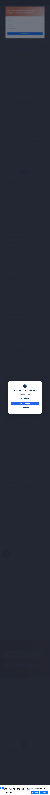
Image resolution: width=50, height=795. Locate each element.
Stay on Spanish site (25, 407)
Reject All (44, 792)
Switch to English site (25, 403)
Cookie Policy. (29, 789)
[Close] (47, 787)
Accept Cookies (35, 792)
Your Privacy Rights (8, 792)
